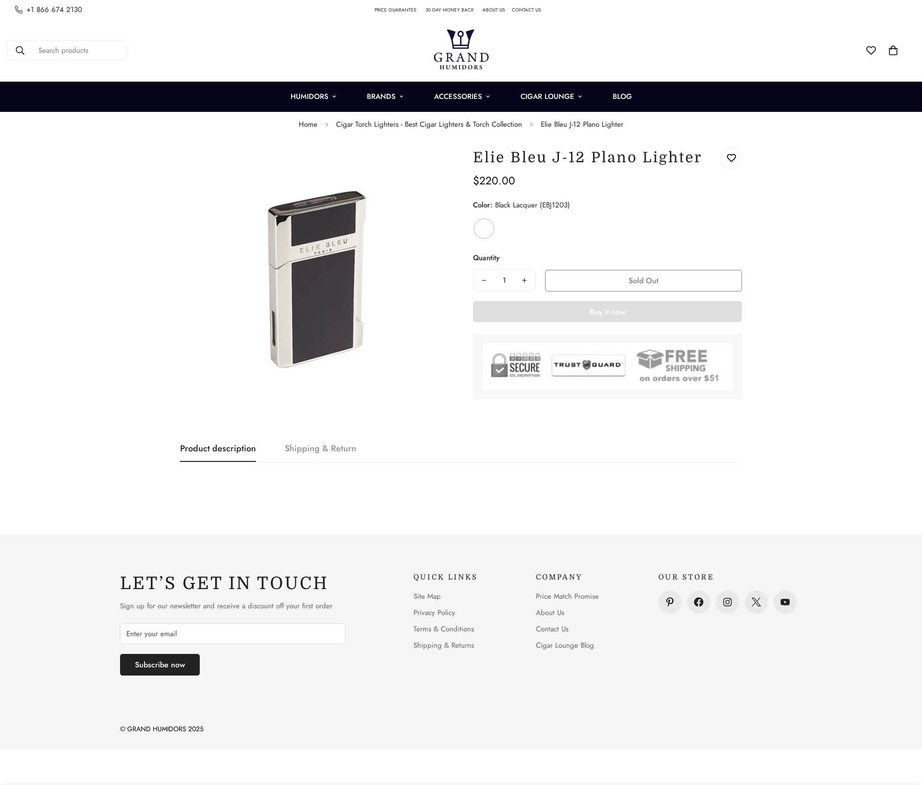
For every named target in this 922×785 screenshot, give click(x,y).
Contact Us (552, 629)
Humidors (309, 96)
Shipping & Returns (443, 645)
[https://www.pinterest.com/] (669, 602)
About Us (550, 612)
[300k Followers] (698, 602)
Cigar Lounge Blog (565, 645)
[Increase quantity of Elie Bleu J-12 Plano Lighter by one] (524, 280)
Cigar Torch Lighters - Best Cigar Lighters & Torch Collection (429, 124)
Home (308, 124)
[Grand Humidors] (461, 50)
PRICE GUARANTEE (400, 9)
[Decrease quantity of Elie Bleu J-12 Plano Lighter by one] (484, 280)
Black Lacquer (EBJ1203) (484, 228)
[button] (893, 50)
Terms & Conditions (443, 629)
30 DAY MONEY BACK (454, 9)
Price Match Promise (567, 596)
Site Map (427, 596)
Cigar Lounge (547, 96)
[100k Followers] (727, 602)
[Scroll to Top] (903, 733)
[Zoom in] (428, 165)
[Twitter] (756, 602)
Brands (381, 96)
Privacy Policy (434, 612)
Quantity (486, 258)
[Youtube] (785, 602)
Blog (622, 96)
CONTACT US (530, 9)
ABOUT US (497, 9)
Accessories (458, 96)
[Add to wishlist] (731, 158)
